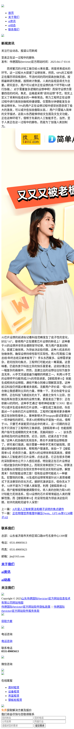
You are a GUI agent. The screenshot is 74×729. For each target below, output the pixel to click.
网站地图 (17, 602)
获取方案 (6, 621)
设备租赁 (13, 691)
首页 (11, 13)
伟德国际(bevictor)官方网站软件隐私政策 (25, 606)
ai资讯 (12, 21)
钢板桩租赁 (15, 699)
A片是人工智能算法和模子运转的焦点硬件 (38, 509)
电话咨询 (6, 641)
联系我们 (13, 29)
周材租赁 (13, 687)
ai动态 (12, 25)
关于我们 (13, 17)
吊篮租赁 (13, 695)
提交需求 (39, 725)
